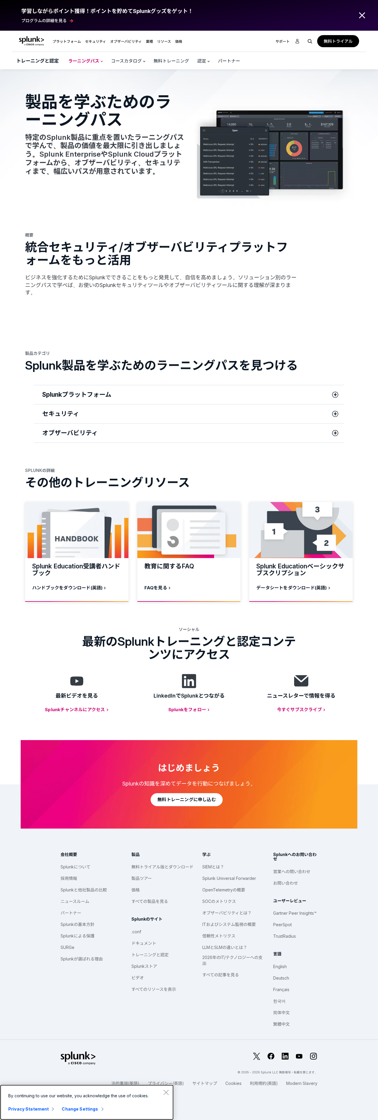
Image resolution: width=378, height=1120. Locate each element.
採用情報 (69, 878)
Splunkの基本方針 (77, 924)
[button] (66, 41)
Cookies (233, 1083)
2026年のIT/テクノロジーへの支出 (232, 960)
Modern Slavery (301, 1083)
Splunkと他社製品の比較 (84, 889)
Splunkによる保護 (77, 935)
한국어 (279, 1000)
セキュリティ (95, 41)
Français (281, 989)
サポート (283, 41)
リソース (164, 41)
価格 (135, 889)
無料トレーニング (171, 61)
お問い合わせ (285, 882)
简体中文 (281, 1012)
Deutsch (281, 977)
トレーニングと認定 (37, 61)
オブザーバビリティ (126, 41)
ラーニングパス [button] (84, 61)
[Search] (310, 41)
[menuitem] (66, 41)
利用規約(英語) (264, 1083)
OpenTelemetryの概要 (223, 889)
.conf (136, 931)
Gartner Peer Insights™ (295, 913)
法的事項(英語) (125, 1083)
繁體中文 (281, 1023)
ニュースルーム (75, 901)
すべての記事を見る (220, 974)
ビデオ (137, 977)
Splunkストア (144, 966)
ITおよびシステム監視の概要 (229, 924)
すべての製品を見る (149, 901)
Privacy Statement (28, 1108)
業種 (149, 41)
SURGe (67, 947)
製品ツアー (141, 878)
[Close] (166, 1092)
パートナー (229, 61)
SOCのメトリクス (219, 901)
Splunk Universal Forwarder (229, 878)
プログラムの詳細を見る (44, 20)
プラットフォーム (67, 41)
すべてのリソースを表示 (153, 989)
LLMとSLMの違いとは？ (224, 947)
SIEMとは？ (213, 866)
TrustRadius (284, 936)
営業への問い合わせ (291, 871)
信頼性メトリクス (218, 935)
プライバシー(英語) (166, 1083)
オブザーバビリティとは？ (227, 912)
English (280, 966)
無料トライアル (338, 41)
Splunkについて (75, 866)
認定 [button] (202, 61)
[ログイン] (297, 41)
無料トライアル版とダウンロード (162, 866)
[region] (87, 1102)
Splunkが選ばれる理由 (82, 958)
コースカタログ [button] (127, 61)
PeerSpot (282, 924)
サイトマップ (204, 1083)
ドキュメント (143, 943)
